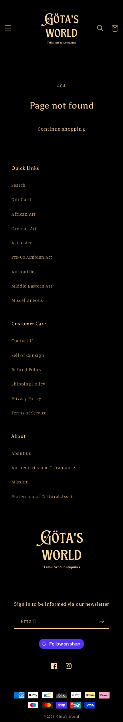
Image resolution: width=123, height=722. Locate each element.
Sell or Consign (27, 355)
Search (18, 185)
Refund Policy (26, 369)
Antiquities (24, 271)
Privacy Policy (26, 398)
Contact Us (23, 340)
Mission (20, 482)
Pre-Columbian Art (31, 257)
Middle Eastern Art (31, 286)
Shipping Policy (28, 384)
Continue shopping (61, 129)
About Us (21, 453)
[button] (8, 28)
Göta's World (67, 716)
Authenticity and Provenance (43, 467)
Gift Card (21, 199)
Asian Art (21, 242)
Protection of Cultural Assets (43, 496)
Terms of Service (29, 413)
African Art (23, 214)
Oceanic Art (24, 228)
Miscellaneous (27, 300)
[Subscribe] (101, 621)
